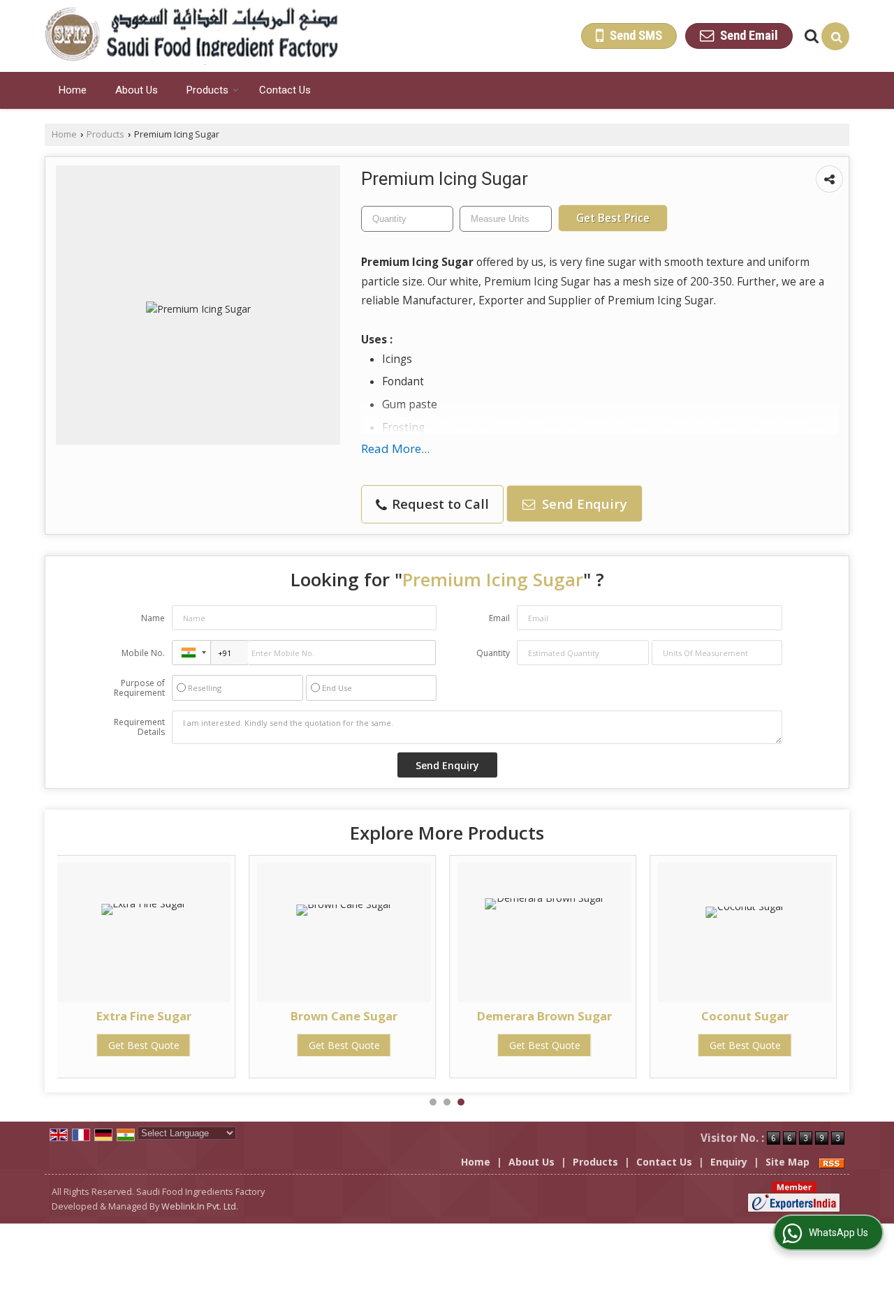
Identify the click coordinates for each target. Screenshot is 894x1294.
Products (207, 90)
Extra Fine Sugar (143, 1016)
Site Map (787, 1161)
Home (73, 90)
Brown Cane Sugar (344, 1016)
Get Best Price (613, 218)
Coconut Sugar (745, 1016)
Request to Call (438, 503)
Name (153, 618)
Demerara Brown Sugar (544, 1016)
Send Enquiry (582, 503)
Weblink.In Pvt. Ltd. (199, 1206)
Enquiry (728, 1161)
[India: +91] (191, 652)
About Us (136, 90)
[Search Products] (810, 36)
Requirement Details (139, 727)
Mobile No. (143, 653)
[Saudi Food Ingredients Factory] (191, 36)
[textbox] (506, 219)
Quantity (493, 653)
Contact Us (285, 90)
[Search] (835, 36)
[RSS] (831, 1161)
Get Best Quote (143, 1045)
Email (499, 618)
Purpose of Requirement (139, 688)
